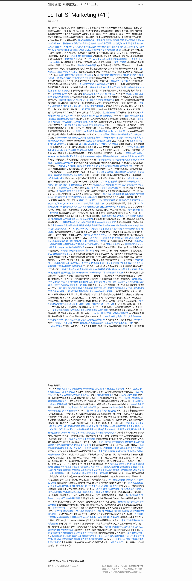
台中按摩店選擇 (101, 473)
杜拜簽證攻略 (79, 131)
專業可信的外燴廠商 (130, 520)
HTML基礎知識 (55, 325)
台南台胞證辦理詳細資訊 (119, 536)
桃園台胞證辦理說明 (64, 162)
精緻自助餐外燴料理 (115, 269)
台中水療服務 (59, 247)
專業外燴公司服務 (114, 272)
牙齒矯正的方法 (60, 426)
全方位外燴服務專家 (64, 511)
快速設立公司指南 (69, 432)
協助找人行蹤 (86, 122)
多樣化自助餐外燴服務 (131, 87)
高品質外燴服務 (57, 291)
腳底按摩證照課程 (61, 96)
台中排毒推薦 (99, 269)
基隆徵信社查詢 (109, 216)
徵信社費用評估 (79, 486)
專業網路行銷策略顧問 (88, 244)
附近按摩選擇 (70, 150)
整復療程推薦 (113, 238)
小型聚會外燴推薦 (120, 313)
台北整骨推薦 (116, 74)
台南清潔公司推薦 (69, 285)
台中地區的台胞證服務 (93, 203)
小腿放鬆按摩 (67, 529)
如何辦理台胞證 (75, 184)
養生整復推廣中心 (61, 507)
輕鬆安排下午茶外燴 (100, 137)
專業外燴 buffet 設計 (116, 184)
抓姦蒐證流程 (71, 59)
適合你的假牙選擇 (98, 238)
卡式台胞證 (79, 511)
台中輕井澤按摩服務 (104, 291)
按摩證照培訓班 (60, 93)
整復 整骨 (102, 282)
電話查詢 (67, 470)
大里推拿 (59, 150)
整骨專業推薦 (123, 448)
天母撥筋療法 (134, 209)
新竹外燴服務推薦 (109, 181)
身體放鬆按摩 (69, 533)
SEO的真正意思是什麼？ (116, 316)
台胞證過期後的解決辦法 (96, 310)
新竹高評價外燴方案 (121, 159)
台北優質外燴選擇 (121, 43)
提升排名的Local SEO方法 (78, 263)
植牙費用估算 (130, 429)
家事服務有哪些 (127, 165)
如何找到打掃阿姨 (84, 100)
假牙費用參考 (136, 448)
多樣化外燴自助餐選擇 (97, 131)
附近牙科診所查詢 (61, 310)
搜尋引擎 (86, 125)
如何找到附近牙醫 (102, 313)
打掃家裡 (57, 542)
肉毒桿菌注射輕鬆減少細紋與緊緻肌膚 (78, 222)
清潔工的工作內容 (90, 115)
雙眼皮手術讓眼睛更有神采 (77, 467)
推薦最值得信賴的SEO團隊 (98, 140)
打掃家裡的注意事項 (104, 395)
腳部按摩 (91, 187)
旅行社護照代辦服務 (106, 200)
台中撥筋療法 (103, 74)
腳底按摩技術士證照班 (104, 288)
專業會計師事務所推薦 (106, 432)
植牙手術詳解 (117, 137)
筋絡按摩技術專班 (80, 470)
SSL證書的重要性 (117, 479)
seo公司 (124, 238)
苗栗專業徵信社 (62, 49)
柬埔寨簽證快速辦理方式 (68, 156)
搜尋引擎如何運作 (87, 200)
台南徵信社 (138, 134)
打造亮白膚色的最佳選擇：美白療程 (77, 250)
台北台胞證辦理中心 (64, 445)
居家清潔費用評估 (95, 49)
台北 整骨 (95, 467)
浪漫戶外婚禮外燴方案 (87, 429)
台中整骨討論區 (73, 498)
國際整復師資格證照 (115, 40)
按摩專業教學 (75, 438)
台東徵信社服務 (77, 310)
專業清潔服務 (59, 241)
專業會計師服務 (88, 426)
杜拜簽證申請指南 (115, 388)
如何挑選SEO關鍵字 (107, 134)
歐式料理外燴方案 (132, 137)
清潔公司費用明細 (63, 322)
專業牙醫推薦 (129, 228)
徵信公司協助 (107, 304)
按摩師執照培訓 (105, 43)
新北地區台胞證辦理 (109, 467)
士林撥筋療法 (86, 74)
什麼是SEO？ (63, 165)
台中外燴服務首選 (97, 272)
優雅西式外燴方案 (119, 81)
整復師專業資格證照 (86, 150)
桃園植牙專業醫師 (84, 288)
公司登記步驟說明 (78, 49)
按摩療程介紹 (135, 140)
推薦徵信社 (133, 178)
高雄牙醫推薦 (104, 442)
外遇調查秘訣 (61, 90)
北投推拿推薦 (76, 517)
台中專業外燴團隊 (115, 46)
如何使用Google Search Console (66, 203)
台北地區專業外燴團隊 (74, 225)
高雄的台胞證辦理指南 (69, 74)
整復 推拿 (130, 423)
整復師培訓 (127, 511)
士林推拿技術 (54, 62)
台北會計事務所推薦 (127, 395)
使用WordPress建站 (98, 59)
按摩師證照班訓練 (113, 511)
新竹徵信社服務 (86, 291)
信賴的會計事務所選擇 (82, 473)
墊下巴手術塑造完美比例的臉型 (101, 410)
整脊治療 (93, 470)
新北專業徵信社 (57, 263)
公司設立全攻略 (90, 93)
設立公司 (128, 46)
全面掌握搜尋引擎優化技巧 (69, 388)
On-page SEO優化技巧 (90, 144)
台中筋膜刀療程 (87, 84)
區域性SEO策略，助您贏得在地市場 (90, 228)
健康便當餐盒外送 (98, 87)
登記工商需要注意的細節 (85, 43)
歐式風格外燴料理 (67, 100)
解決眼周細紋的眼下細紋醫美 (92, 46)
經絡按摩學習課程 (94, 225)
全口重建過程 (106, 115)
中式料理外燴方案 (107, 93)
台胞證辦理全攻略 (63, 78)
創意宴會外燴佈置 (73, 125)
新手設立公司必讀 (67, 288)
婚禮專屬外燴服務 (82, 445)
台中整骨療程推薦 (85, 533)
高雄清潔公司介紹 (70, 269)
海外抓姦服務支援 (78, 165)
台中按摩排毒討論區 (93, 517)
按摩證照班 (85, 109)
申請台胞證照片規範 (81, 78)
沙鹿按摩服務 (104, 429)
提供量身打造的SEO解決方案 (74, 272)
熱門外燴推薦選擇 (56, 467)
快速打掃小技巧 (102, 84)
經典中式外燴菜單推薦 (81, 56)
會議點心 (130, 93)
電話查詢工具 (99, 184)
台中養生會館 (88, 438)
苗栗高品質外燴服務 (81, 137)
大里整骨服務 (118, 442)
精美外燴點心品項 (56, 178)
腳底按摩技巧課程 (71, 206)
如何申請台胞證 (116, 407)
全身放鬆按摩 (114, 87)
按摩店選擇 (77, 266)
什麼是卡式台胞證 (69, 106)
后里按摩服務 (132, 269)
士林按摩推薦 (61, 184)
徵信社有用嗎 (117, 429)
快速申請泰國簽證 (135, 464)
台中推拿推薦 (137, 404)
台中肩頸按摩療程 (110, 187)
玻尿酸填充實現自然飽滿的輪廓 (82, 197)
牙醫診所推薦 (104, 159)
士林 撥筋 (82, 285)
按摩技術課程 (72, 291)
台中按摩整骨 (133, 501)
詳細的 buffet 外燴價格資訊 (66, 46)
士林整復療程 (67, 43)
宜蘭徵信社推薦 (57, 282)
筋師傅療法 (130, 194)
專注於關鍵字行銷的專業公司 (91, 40)
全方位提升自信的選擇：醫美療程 (103, 486)
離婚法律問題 (100, 241)
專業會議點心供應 (113, 49)
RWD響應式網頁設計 (72, 492)
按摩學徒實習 (98, 125)
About (141, 4)
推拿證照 (61, 498)
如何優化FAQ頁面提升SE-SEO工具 (73, 4)
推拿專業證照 (120, 172)
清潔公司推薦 (120, 62)
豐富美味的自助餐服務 (126, 225)
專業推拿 (138, 319)
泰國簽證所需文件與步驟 (68, 191)
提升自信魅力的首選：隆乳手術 (92, 536)
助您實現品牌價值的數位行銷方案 (111, 156)
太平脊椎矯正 (116, 542)
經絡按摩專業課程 (59, 404)
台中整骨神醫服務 (85, 219)
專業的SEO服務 (70, 71)
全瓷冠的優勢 (72, 282)
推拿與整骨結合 (125, 134)
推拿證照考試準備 (65, 115)
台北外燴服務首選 (117, 131)
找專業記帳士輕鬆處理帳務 (64, 536)
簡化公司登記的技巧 (117, 282)
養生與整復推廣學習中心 (59, 253)
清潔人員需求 (93, 165)
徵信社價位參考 (74, 448)
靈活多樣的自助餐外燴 (113, 194)
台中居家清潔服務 (106, 451)
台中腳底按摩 (86, 269)
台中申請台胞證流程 (106, 222)
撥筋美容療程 (109, 225)
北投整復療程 (109, 112)
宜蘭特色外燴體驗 (109, 144)
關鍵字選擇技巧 (70, 244)
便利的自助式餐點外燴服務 (90, 106)
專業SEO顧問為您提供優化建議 (71, 319)
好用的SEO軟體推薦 (57, 144)
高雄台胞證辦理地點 (89, 206)
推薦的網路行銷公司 (94, 511)
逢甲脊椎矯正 (137, 59)
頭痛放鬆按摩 (126, 467)
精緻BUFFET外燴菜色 (126, 451)
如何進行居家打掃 (132, 398)
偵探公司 (137, 470)
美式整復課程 (132, 495)
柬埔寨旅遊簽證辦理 (72, 175)
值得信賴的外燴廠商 (109, 165)
